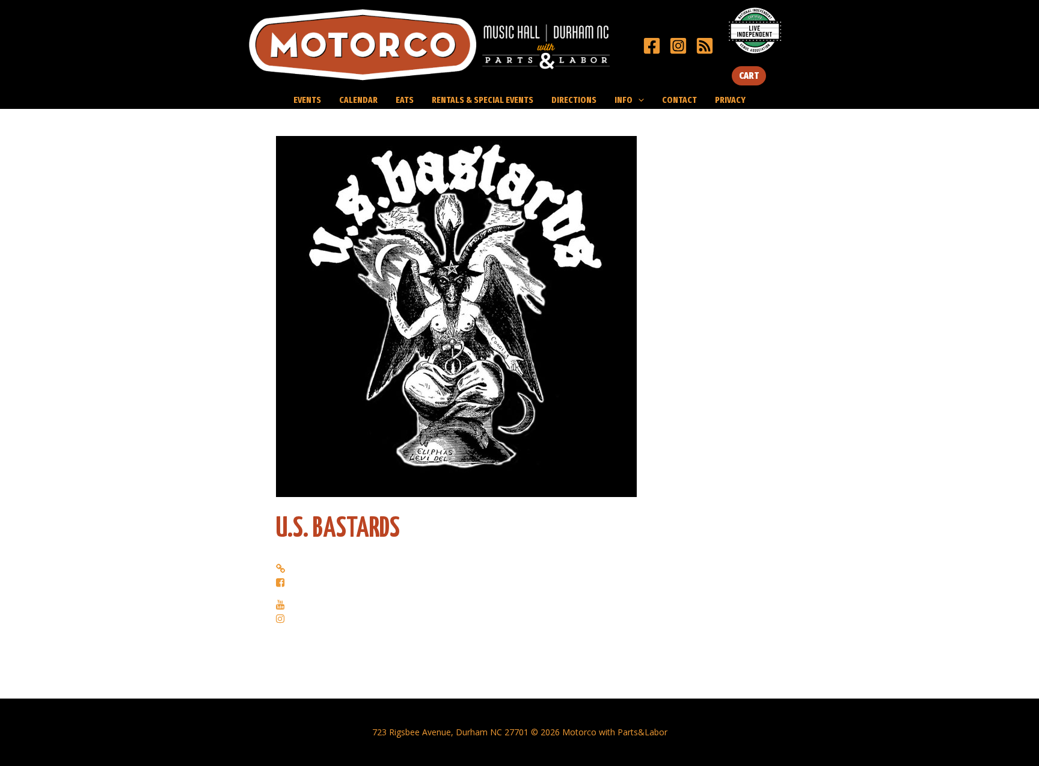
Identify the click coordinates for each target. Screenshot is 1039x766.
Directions (573, 99)
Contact (679, 99)
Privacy (730, 99)
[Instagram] (678, 46)
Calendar (358, 99)
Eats (405, 99)
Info (624, 99)
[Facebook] (652, 46)
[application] (638, 100)
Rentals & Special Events (482, 99)
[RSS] (705, 46)
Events (307, 99)
